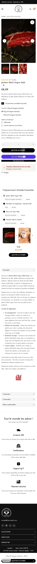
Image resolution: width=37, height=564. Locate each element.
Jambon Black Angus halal (14, 196)
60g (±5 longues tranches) (11, 111)
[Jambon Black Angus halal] (9, 235)
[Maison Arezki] (18, 9)
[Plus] (33, 144)
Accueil (3, 16)
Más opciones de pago (18, 161)
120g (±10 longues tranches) (12, 115)
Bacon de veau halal (12, 212)
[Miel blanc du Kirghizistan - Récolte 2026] (24, 235)
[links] (3, 525)
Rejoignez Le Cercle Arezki (13, 169)
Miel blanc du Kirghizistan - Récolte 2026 (19, 204)
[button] (32, 41)
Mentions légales (24, 551)
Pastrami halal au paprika (14, 220)
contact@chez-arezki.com (9, 520)
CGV (31, 551)
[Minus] (3, 144)
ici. (25, 369)
